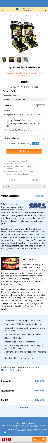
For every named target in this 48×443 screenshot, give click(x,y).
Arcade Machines (18, 16)
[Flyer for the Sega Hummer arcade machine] (18, 62)
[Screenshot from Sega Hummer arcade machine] (11, 62)
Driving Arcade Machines (34, 16)
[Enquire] (24, 151)
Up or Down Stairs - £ (20, 120)
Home (7, 16)
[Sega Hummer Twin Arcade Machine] (4, 62)
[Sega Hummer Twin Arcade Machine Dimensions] (25, 62)
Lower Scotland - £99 (20, 130)
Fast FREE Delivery (27, 9)
